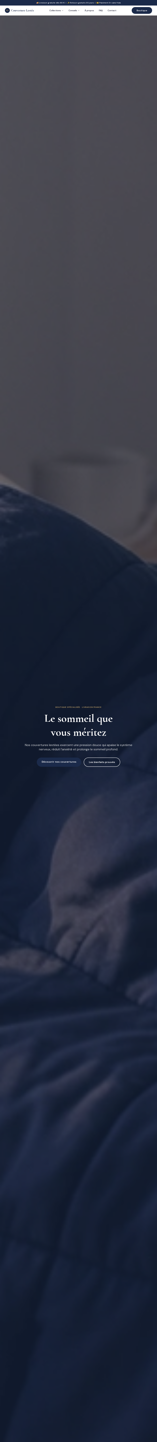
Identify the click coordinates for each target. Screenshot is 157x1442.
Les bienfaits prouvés (102, 762)
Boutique (142, 10)
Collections (55, 10)
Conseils (73, 10)
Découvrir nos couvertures (59, 761)
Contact (112, 10)
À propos (89, 10)
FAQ (101, 10)
